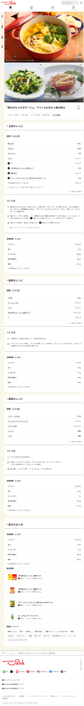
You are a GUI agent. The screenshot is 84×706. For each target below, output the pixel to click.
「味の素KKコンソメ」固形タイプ (22, 168)
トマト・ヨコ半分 (14, 416)
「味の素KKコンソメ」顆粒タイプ (19, 312)
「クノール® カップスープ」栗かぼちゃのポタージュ (28, 178)
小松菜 (10, 298)
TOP (2, 653)
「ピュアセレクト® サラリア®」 (18, 421)
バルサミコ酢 (12, 426)
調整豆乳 (14, 173)
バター (10, 308)
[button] (70, 3)
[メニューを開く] (81, 3)
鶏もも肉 (11, 143)
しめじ (10, 158)
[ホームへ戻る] (8, 3)
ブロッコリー (12, 153)
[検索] (63, 3)
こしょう (11, 431)
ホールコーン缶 (13, 303)
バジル (10, 436)
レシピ (11, 653)
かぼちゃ (11, 148)
